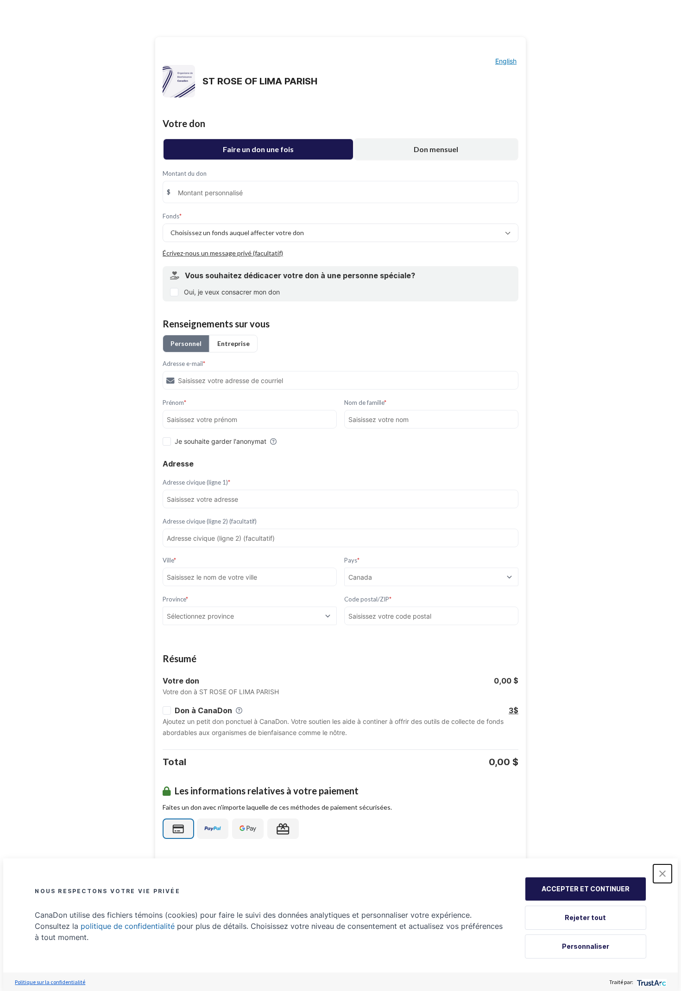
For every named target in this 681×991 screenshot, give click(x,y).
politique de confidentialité (128, 926)
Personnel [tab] (186, 343)
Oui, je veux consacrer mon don (232, 292)
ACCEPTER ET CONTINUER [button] (586, 889)
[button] (662, 873)
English (506, 61)
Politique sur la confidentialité (50, 981)
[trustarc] (650, 982)
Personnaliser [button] (585, 946)
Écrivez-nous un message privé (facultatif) (223, 253)
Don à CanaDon (203, 710)
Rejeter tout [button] (585, 917)
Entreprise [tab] (233, 343)
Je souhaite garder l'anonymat (220, 441)
